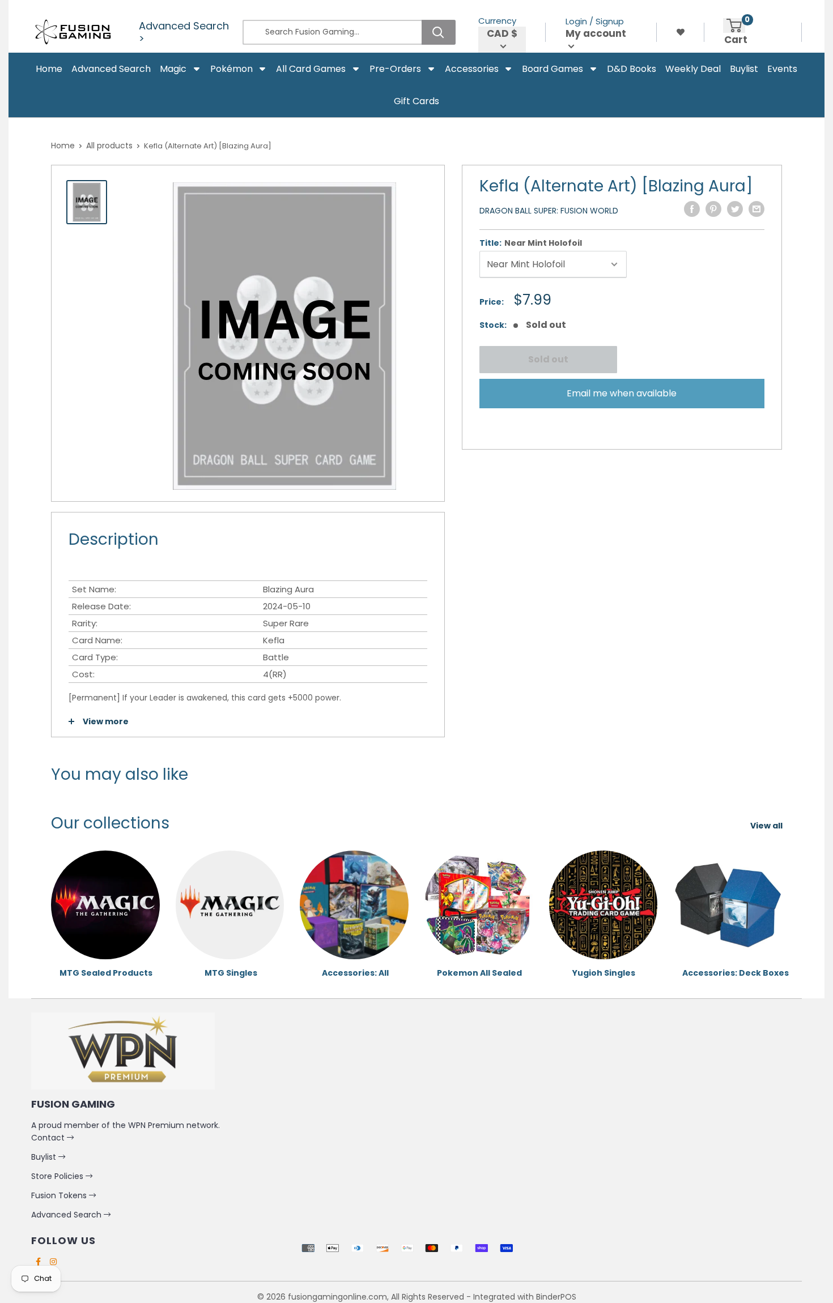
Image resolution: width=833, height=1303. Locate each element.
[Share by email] (756, 209)
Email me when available (622, 393)
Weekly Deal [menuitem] (693, 68)
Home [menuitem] (49, 68)
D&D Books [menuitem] (631, 68)
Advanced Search (67, 1214)
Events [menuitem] (782, 68)
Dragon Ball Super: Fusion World (548, 210)
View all (767, 825)
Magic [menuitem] (173, 68)
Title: (530, 243)
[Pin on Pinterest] (713, 209)
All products (109, 145)
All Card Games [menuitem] (311, 68)
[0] (734, 25)
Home (63, 145)
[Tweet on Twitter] (735, 209)
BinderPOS (556, 1296)
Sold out (548, 359)
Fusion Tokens (60, 1195)
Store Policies (58, 1176)
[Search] (439, 32)
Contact (49, 1137)
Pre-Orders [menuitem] (395, 68)
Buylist (44, 1157)
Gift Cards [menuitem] (416, 101)
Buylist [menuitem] (744, 68)
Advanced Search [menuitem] (111, 68)
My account (596, 33)
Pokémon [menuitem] (231, 68)
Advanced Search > (184, 32)
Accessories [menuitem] (472, 68)
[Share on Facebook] (692, 209)
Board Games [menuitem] (552, 68)
